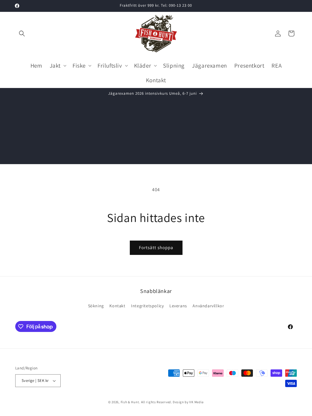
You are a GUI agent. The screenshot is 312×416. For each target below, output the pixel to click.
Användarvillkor (208, 305)
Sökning (96, 305)
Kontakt (117, 305)
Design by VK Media (188, 402)
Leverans (178, 305)
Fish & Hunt (130, 402)
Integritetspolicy (147, 305)
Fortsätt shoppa (156, 247)
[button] (22, 33)
